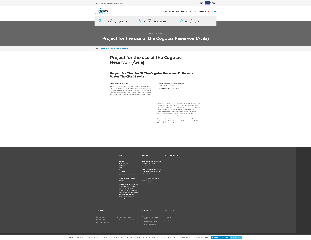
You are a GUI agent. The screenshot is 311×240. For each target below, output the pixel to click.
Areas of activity (174, 11)
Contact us (202, 11)
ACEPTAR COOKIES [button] (236, 237)
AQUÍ (208, 237)
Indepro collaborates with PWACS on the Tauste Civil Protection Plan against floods (151, 171)
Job (196, 11)
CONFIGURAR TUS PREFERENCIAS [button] (220, 237)
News (191, 11)
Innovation (184, 11)
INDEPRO (151, 33)
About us (164, 11)
